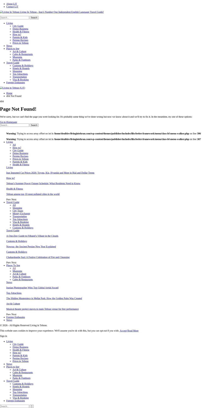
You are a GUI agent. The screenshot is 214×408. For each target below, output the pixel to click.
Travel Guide (12, 62)
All (14, 144)
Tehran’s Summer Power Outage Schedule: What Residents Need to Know (43, 183)
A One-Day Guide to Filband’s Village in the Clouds (32, 236)
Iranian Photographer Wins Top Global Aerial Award (32, 287)
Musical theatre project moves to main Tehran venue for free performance (42, 309)
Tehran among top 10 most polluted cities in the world (33, 194)
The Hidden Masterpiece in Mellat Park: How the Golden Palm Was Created (44, 298)
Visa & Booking (21, 79)
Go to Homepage (8, 122)
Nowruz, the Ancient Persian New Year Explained (31, 246)
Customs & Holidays (23, 65)
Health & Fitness (21, 31)
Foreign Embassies (15, 82)
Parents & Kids (20, 37)
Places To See (13, 265)
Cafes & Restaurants (23, 54)
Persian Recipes (20, 40)
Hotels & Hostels (21, 68)
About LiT (11, 4)
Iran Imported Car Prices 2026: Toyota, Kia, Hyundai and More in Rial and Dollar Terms (50, 172)
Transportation (20, 77)
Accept (123, 330)
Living (9, 23)
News (9, 45)
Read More (132, 330)
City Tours (18, 210)
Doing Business (20, 28)
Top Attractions (20, 74)
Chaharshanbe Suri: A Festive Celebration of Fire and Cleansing (38, 257)
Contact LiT (12, 6)
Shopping (17, 71)
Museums (17, 57)
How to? (17, 34)
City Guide (18, 26)
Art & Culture (19, 51)
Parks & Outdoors (21, 60)
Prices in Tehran (21, 43)
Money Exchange (21, 213)
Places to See (12, 48)
